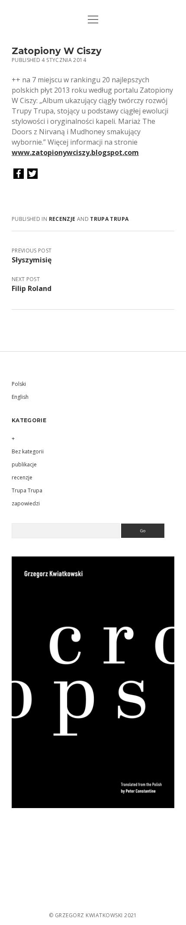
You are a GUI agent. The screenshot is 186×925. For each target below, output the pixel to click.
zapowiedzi (26, 503)
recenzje (62, 219)
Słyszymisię (31, 260)
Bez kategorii (28, 451)
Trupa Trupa (109, 219)
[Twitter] (32, 174)
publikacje (24, 464)
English (20, 397)
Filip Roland (31, 288)
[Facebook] (19, 174)
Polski (19, 384)
